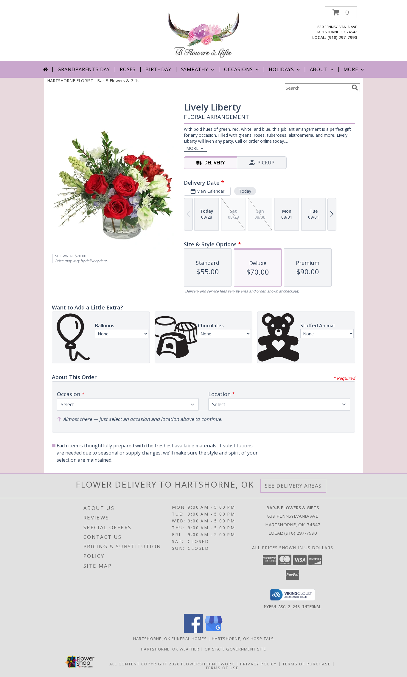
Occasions (238, 69)
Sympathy (194, 69)
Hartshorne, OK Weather (170, 649)
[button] (341, 12)
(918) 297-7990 (342, 37)
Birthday (158, 69)
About (319, 69)
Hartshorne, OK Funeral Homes (170, 638)
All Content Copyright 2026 (144, 664)
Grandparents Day (84, 69)
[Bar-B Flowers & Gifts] (203, 34)
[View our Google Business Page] (213, 631)
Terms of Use (222, 667)
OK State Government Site (235, 649)
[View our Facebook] (193, 631)
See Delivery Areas (293, 485)
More (351, 69)
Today (245, 191)
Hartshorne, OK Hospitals (243, 638)
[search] (355, 87)
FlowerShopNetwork (207, 664)
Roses (128, 69)
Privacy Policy (258, 664)
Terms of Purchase (306, 664)
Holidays (281, 69)
